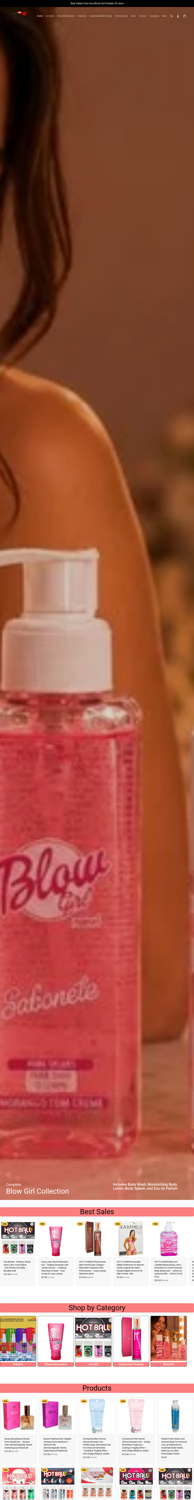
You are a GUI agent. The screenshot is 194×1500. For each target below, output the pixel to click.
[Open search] (171, 16)
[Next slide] (184, 1253)
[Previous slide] (3, 1415)
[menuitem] (40, 16)
